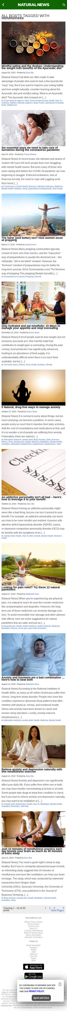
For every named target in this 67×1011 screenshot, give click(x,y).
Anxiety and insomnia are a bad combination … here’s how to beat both (33, 678)
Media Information (33, 935)
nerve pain (22, 628)
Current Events (21, 186)
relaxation (6, 444)
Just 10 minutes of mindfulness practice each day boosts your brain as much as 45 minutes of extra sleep (32, 851)
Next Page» (57, 910)
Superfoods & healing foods (40, 189)
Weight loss (12, 105)
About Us (33, 928)
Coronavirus (9, 186)
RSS (34, 961)
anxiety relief (27, 440)
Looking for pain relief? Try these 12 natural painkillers (31, 588)
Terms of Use (33, 926)
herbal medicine (29, 626)
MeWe (33, 950)
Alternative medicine (12, 440)
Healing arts (19, 442)
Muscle (14, 628)
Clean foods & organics (14, 101)
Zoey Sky (30, 73)
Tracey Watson (30, 154)
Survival (37, 277)
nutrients (5, 103)
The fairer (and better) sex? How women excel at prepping (32, 239)
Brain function (39, 440)
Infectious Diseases (45, 186)
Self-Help (25, 806)
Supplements (25, 444)
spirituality (15, 444)
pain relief (32, 628)
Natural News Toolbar (33, 922)
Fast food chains (11, 365)
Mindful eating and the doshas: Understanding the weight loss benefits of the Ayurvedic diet (32, 67)
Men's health (35, 536)
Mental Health (7, 189)
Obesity (21, 103)
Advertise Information (34, 937)
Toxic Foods (58, 189)
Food (32, 101)
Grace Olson (34, 332)
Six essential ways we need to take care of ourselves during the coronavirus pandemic (31, 148)
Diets (27, 101)
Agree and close (41, 998)
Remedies (42, 628)
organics (28, 103)
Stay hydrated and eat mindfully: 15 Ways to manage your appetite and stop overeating (31, 327)
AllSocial (33, 954)
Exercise (32, 186)
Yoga (58, 444)
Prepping (30, 277)
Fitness (22, 365)
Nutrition (13, 103)
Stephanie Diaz (32, 594)
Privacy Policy (33, 924)
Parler (33, 958)
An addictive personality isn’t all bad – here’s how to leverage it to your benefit (31, 498)
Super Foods (38, 103)
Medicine (58, 186)
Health (51, 101)
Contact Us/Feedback (33, 931)
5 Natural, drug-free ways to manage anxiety (31, 407)
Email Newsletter (33, 945)
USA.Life (33, 956)
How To (58, 101)
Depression (21, 804)
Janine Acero (30, 244)
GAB (34, 952)
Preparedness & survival (14, 277)
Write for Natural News (33, 933)
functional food (41, 101)
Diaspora (33, 947)
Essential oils (9, 626)
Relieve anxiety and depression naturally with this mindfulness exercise (32, 770)
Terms (4, 992)
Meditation (44, 442)
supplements (37, 444)
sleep (24, 189)
